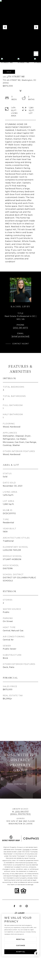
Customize (20, 945)
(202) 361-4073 (20, 328)
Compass (26, 849)
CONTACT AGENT (20, 344)
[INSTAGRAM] (20, 906)
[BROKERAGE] (26, 906)
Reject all (20, 939)
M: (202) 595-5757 (20, 812)
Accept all (20, 952)
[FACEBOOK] (14, 906)
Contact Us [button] (20, 784)
